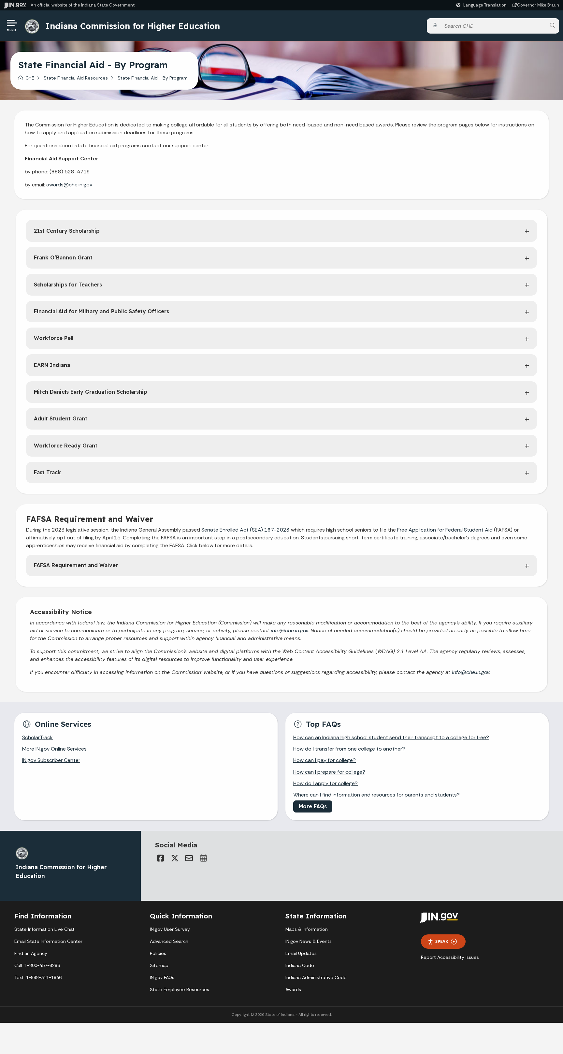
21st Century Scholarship (67, 230)
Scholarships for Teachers (68, 284)
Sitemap (159, 965)
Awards (293, 989)
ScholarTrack (37, 737)
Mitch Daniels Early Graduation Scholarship (90, 391)
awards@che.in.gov (69, 184)
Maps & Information (306, 929)
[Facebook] (160, 858)
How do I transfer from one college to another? (349, 748)
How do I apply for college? (325, 783)
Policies (158, 953)
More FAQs (313, 806)
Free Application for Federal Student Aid (445, 529)
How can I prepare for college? (329, 772)
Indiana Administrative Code (316, 977)
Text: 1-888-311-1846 (38, 977)
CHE (29, 78)
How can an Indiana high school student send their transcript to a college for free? (391, 737)
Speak (441, 941)
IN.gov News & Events (308, 941)
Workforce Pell (53, 338)
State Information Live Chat (44, 929)
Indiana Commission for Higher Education (132, 26)
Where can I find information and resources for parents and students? (376, 794)
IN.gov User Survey (170, 929)
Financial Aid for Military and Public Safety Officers (101, 311)
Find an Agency (30, 953)
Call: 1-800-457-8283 (37, 965)
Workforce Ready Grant (65, 445)
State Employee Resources (179, 989)
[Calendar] (203, 858)
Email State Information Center (48, 941)
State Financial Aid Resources (76, 78)
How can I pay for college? (324, 760)
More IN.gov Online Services (54, 748)
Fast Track (47, 472)
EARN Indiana (52, 365)
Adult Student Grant (60, 418)
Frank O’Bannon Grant (63, 257)
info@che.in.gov (289, 630)
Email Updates (301, 953)
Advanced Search (169, 941)
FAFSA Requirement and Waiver (76, 565)
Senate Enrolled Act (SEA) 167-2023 (245, 529)
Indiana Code (299, 965)
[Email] (189, 858)
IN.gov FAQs (162, 977)
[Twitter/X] (174, 858)
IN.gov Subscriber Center (51, 760)
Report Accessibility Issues (450, 957)
